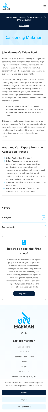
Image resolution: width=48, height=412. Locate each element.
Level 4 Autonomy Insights (24, 376)
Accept (24, 392)
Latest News (24, 352)
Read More (24, 25)
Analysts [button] (6, 217)
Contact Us (24, 371)
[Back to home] (6, 6)
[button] (45, 6)
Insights (24, 366)
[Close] (45, 17)
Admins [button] (6, 208)
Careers (24, 361)
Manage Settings (24, 406)
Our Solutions (24, 347)
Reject (24, 399)
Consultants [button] (8, 227)
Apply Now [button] (22, 293)
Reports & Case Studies (24, 356)
